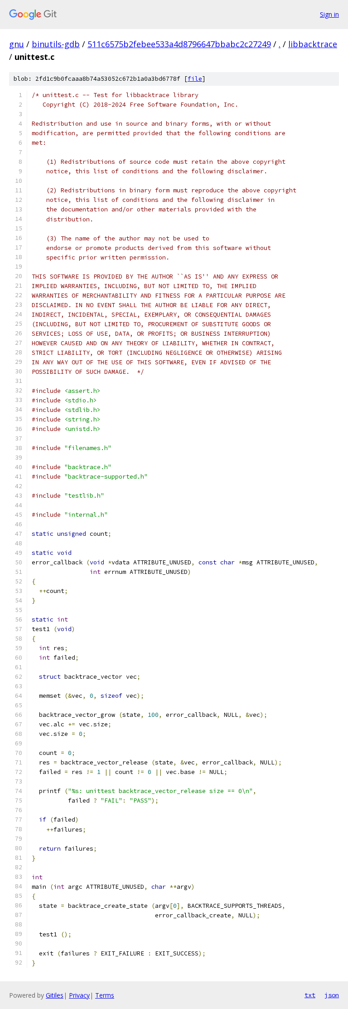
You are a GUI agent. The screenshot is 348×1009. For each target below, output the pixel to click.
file (195, 79)
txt (309, 995)
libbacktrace (312, 44)
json (331, 995)
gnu (16, 44)
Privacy (79, 995)
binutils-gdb (56, 44)
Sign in (329, 14)
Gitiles (54, 995)
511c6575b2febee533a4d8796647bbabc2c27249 (179, 44)
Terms (104, 995)
